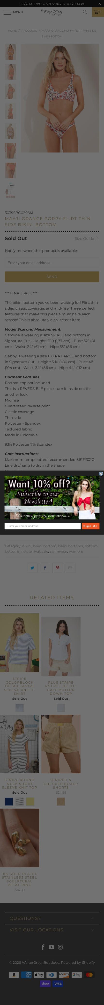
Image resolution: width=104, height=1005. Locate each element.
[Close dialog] (101, 473)
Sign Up (90, 525)
